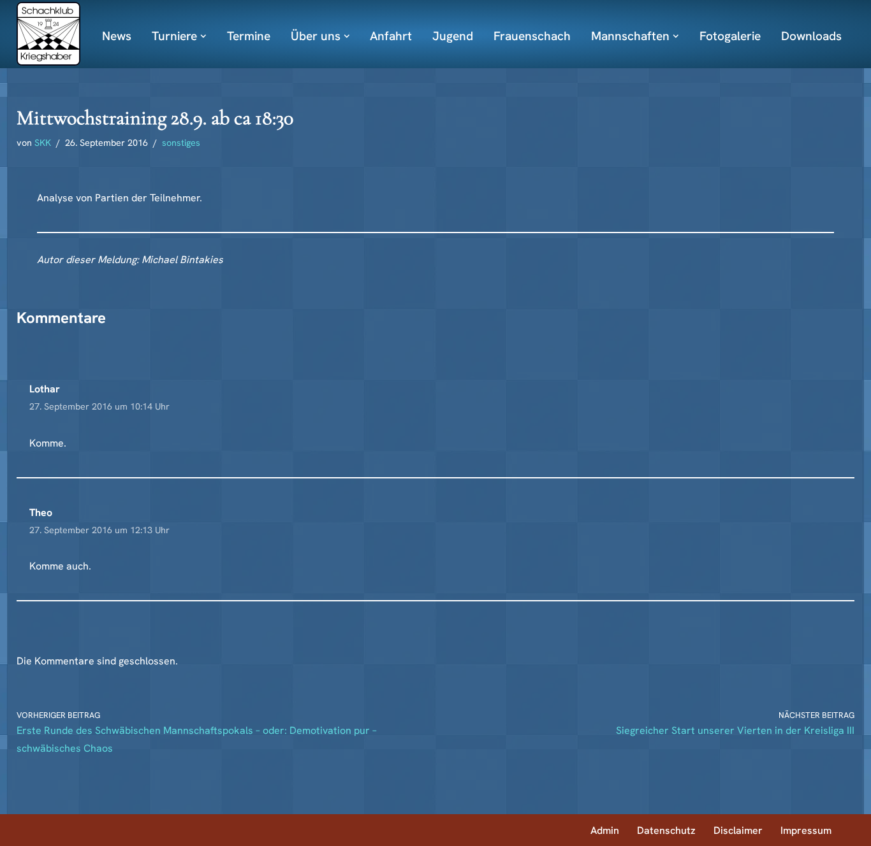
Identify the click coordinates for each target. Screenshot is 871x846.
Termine (248, 36)
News (116, 36)
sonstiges (181, 142)
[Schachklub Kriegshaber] (48, 34)
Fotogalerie (730, 36)
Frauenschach (532, 36)
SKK (42, 142)
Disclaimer (738, 830)
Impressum (805, 830)
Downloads (811, 36)
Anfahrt (391, 36)
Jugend (452, 36)
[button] (203, 36)
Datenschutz (666, 830)
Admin (604, 830)
